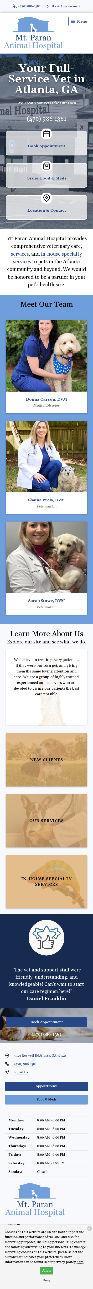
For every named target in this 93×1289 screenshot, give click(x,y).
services (20, 254)
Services (14, 1224)
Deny (47, 1280)
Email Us (21, 1072)
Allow (46, 1271)
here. (80, 1262)
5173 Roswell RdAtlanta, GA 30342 (40, 1056)
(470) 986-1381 (46, 119)
